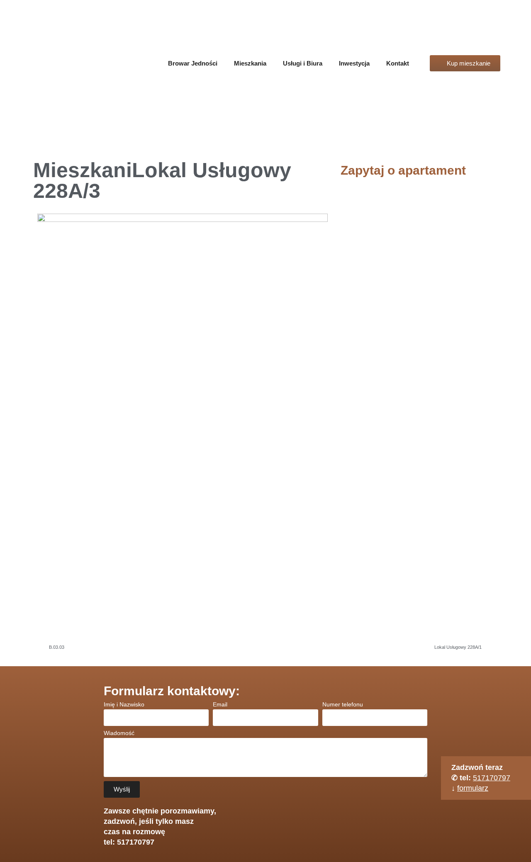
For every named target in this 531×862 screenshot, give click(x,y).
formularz (472, 788)
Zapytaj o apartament (403, 170)
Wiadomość (119, 733)
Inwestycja (354, 63)
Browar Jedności (192, 63)
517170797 (491, 778)
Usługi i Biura (302, 63)
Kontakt (397, 63)
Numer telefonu (342, 704)
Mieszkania (250, 63)
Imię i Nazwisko (124, 704)
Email (220, 704)
